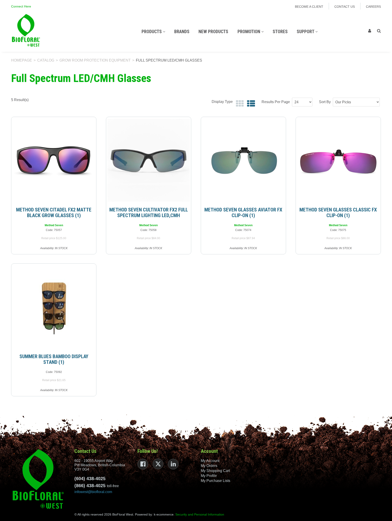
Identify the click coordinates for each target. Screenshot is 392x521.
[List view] (250, 104)
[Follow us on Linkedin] (173, 464)
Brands (181, 31)
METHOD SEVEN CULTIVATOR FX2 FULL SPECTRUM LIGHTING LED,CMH (148, 212)
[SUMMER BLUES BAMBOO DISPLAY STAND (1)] (53, 306)
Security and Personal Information (199, 514)
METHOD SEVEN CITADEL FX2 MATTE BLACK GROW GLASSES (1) (53, 212)
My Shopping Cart (215, 471)
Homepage (21, 60)
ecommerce (165, 514)
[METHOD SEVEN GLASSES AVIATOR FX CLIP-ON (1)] (243, 160)
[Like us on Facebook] (142, 464)
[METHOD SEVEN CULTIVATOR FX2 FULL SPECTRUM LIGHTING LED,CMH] (148, 160)
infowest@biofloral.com (93, 492)
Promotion (249, 31)
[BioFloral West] (26, 30)
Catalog (45, 60)
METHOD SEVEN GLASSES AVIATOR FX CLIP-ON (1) (243, 212)
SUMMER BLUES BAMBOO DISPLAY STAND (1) (54, 359)
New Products (213, 31)
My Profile (209, 476)
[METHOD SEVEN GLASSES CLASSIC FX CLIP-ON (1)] (338, 160)
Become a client (309, 6)
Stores (280, 31)
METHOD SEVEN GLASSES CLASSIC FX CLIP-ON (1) (338, 212)
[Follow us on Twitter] (158, 464)
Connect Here (21, 6)
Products (152, 31)
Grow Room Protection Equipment (95, 60)
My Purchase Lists (215, 481)
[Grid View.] (239, 104)
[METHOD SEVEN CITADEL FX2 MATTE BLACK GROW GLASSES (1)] (53, 160)
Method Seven (54, 225)
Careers (373, 6)
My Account (210, 461)
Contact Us (344, 6)
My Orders (209, 466)
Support (306, 31)
